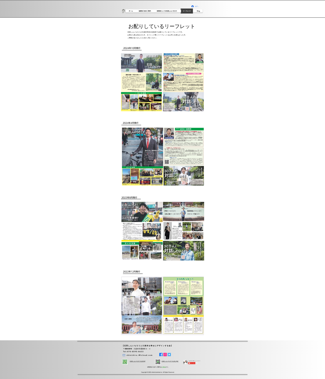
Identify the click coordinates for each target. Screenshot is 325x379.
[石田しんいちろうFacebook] (161, 354)
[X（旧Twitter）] (169, 354)
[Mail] (124, 355)
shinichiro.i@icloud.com (140, 355)
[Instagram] (165, 354)
